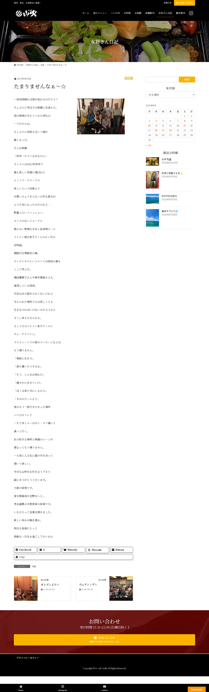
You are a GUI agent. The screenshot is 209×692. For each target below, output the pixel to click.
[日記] (26, 588)
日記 (129, 78)
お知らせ (167, 2)
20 (170, 130)
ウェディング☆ (88, 584)
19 (163, 130)
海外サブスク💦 (170, 211)
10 (149, 125)
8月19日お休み (169, 196)
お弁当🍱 (166, 159)
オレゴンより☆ (50, 584)
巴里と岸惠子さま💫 (172, 173)
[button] (104, 640)
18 (156, 130)
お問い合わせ (186, 2)
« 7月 (148, 145)
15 (185, 125)
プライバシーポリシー (27, 657)
